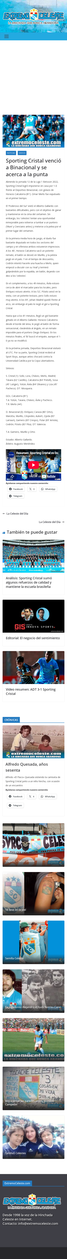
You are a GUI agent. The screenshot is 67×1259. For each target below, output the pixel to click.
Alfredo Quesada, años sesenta (27, 767)
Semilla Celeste (14, 958)
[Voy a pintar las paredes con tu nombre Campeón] (33, 1088)
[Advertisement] (33, 76)
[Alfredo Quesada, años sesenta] (33, 741)
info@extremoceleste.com (38, 1223)
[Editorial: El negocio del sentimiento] (33, 602)
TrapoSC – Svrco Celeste (20, 861)
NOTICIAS (11, 153)
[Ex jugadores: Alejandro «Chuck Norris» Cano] (33, 991)
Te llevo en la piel (15, 910)
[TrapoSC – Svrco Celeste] (33, 845)
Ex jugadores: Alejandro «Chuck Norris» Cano (33, 1007)
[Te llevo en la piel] (33, 894)
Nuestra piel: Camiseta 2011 (22, 1056)
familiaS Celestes (15, 1153)
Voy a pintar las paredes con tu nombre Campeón (29, 1102)
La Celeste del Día (17, 513)
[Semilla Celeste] (33, 942)
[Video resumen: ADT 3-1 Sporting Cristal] (33, 653)
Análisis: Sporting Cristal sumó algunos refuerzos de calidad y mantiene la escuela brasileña (29, 582)
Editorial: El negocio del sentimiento (33, 638)
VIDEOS (22, 153)
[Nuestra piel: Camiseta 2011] (33, 1040)
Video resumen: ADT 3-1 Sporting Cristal (31, 691)
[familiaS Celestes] (33, 1137)
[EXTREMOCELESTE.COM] (32, 1191)
